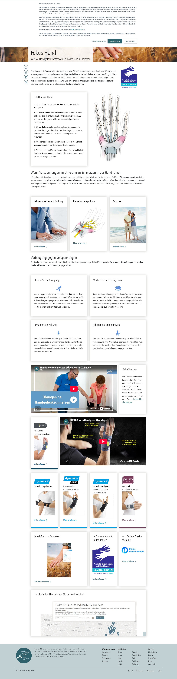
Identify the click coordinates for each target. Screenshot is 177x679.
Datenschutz (150, 671)
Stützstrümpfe (106, 658)
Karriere (150, 655)
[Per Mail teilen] (14, 72)
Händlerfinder (152, 652)
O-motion (120, 661)
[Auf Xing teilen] (14, 82)
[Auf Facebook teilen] (14, 67)
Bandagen (105, 655)
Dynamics (135, 652)
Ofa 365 (120, 664)
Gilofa (119, 658)
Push (133, 658)
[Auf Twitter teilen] (14, 77)
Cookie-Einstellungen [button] (99, 41)
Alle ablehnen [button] (130, 41)
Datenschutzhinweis (78, 30)
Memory (120, 652)
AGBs (159, 671)
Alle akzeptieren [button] (115, 41)
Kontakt (130, 671)
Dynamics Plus (136, 655)
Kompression (106, 652)
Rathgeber (135, 664)
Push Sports (135, 661)
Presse (150, 661)
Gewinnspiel (152, 664)
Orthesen (105, 661)
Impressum (139, 671)
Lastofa (120, 655)
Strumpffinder (152, 658)
